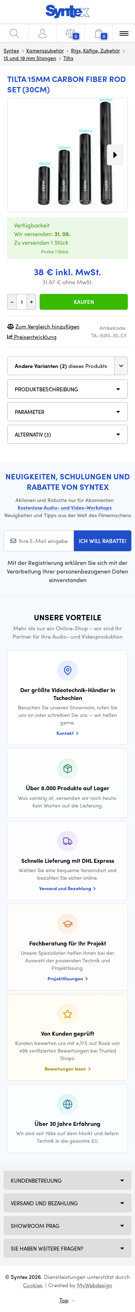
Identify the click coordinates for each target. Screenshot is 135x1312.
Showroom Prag (35, 1226)
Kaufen (84, 302)
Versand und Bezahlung (44, 1203)
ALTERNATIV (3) (33, 434)
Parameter (29, 412)
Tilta (68, 57)
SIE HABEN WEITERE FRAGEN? (47, 1248)
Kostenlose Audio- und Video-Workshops (65, 507)
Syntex (11, 50)
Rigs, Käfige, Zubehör (95, 50)
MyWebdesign (94, 1285)
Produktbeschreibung (46, 389)
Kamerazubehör (45, 50)
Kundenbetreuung (36, 1180)
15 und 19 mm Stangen (30, 57)
